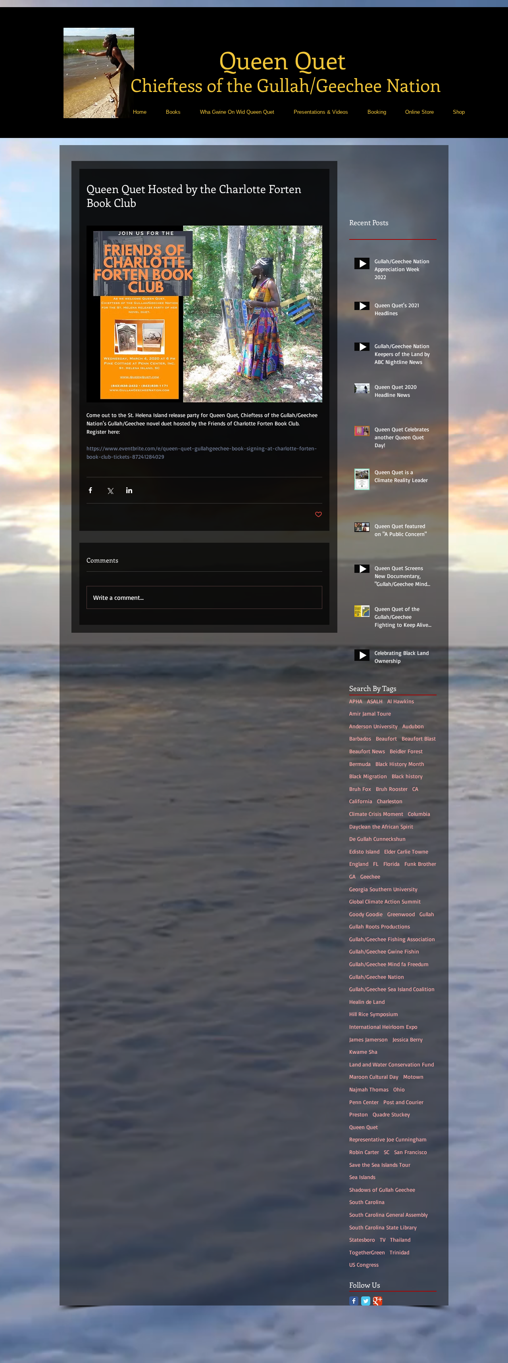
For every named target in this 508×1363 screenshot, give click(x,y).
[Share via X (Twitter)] (110, 490)
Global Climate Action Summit (385, 901)
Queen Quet (363, 1127)
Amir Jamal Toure (370, 713)
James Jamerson (368, 1039)
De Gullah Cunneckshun (377, 838)
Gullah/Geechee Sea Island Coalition (392, 989)
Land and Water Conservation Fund (391, 1064)
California (360, 801)
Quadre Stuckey (391, 1114)
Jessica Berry (408, 1039)
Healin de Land (367, 1001)
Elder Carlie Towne (406, 851)
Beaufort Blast (419, 738)
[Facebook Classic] (353, 1301)
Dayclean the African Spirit (381, 826)
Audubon (413, 726)
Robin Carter (364, 1152)
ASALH (375, 701)
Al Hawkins (400, 701)
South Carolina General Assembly (388, 1214)
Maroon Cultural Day (373, 1076)
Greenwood (401, 914)
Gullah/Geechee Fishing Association (392, 939)
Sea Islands (362, 1176)
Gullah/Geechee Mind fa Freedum (389, 964)
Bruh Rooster (392, 788)
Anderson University (373, 726)
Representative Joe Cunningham (388, 1139)
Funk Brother (420, 863)
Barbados (360, 738)
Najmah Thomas (369, 1089)
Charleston (389, 801)
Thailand (400, 1239)
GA (352, 876)
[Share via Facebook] (90, 490)
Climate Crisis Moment (376, 813)
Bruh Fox (360, 788)
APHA (355, 701)
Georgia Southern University (383, 889)
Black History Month (399, 763)
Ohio (399, 1089)
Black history (407, 776)
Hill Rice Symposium (373, 1014)
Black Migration (368, 776)
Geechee (370, 876)
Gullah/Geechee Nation (376, 976)
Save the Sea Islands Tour (379, 1164)
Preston (358, 1114)
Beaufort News (367, 751)
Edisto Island (364, 851)
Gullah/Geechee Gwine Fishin (384, 951)
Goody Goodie (366, 914)
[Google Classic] (377, 1301)
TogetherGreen (367, 1252)
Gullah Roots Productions (379, 926)
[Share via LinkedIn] (129, 490)
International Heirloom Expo (383, 1026)
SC (386, 1152)
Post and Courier (403, 1102)
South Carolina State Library (383, 1227)
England (358, 863)
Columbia (419, 813)
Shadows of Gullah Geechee (382, 1189)
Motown (413, 1076)
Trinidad (399, 1252)
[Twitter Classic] (365, 1301)
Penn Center (364, 1102)
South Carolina (367, 1201)
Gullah (426, 914)
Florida (391, 863)
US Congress (364, 1264)
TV (382, 1239)
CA (415, 788)
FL (376, 863)
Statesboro (362, 1239)
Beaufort (386, 738)
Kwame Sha (363, 1051)
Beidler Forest (406, 751)
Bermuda (360, 763)
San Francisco (410, 1152)
